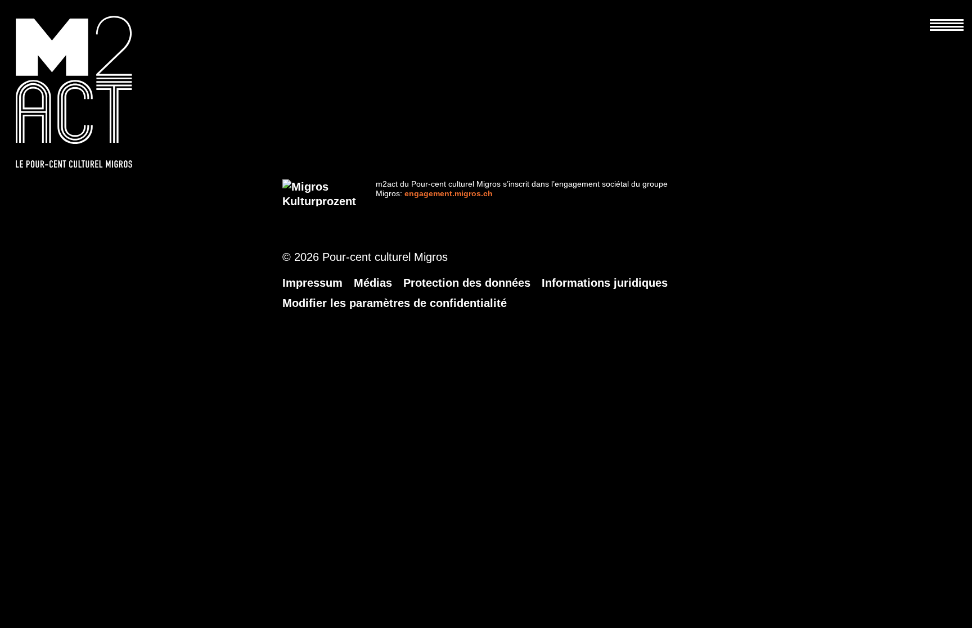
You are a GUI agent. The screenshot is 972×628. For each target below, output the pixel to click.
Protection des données (466, 283)
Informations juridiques (605, 283)
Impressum (312, 283)
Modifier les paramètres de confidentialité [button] (394, 303)
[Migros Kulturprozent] (319, 192)
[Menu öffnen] (947, 16)
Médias (373, 283)
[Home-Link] (86, 92)
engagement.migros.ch (448, 193)
